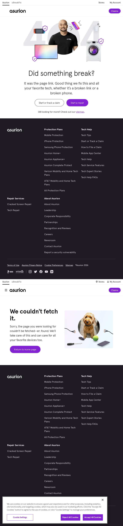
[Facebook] (40, 271)
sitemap (80, 111)
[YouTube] (46, 271)
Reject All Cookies (70, 517)
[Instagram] (30, 271)
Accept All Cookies (92, 517)
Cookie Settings (20, 517)
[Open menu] (6, 11)
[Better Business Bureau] (10, 271)
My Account (115, 2)
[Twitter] (35, 271)
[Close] (102, 500)
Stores (101, 2)
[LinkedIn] (51, 271)
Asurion (5, 2)
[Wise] (20, 271)
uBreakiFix (16, 2)
